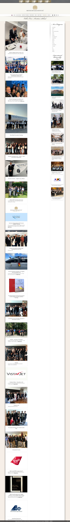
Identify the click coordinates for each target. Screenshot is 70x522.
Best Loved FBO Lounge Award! (16, 471)
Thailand (53, 46)
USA (52, 48)
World (53, 51)
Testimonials (54, 44)
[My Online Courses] (52, 15)
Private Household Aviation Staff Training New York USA (16, 249)
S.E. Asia (53, 43)
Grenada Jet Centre (16, 450)
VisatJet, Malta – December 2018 (16, 382)
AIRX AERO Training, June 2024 (16, 200)
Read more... (22, 101)
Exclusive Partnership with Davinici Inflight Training (16, 224)
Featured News (54, 36)
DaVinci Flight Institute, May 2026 (16, 52)
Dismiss (51, 521)
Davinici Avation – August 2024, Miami (16, 178)
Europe (53, 35)
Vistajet (16, 362)
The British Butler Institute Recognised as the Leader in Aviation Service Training (16, 296)
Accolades (53, 27)
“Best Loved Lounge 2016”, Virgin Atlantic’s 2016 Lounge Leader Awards (16, 495)
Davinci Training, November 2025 (16, 99)
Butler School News (55, 31)
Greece (53, 39)
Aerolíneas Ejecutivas (16, 518)
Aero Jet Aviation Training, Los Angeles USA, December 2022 (16, 272)
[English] (12, 15)
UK (52, 47)
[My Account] (54, 15)
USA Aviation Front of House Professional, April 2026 (16, 75)
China (53, 32)
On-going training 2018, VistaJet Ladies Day (16, 428)
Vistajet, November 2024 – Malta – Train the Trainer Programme (16, 157)
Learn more (46, 521)
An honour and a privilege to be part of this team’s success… (16, 319)
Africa (53, 28)
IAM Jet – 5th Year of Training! (16, 339)
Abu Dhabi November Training (16, 135)
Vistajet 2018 (16, 405)
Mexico (53, 40)
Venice (53, 50)
